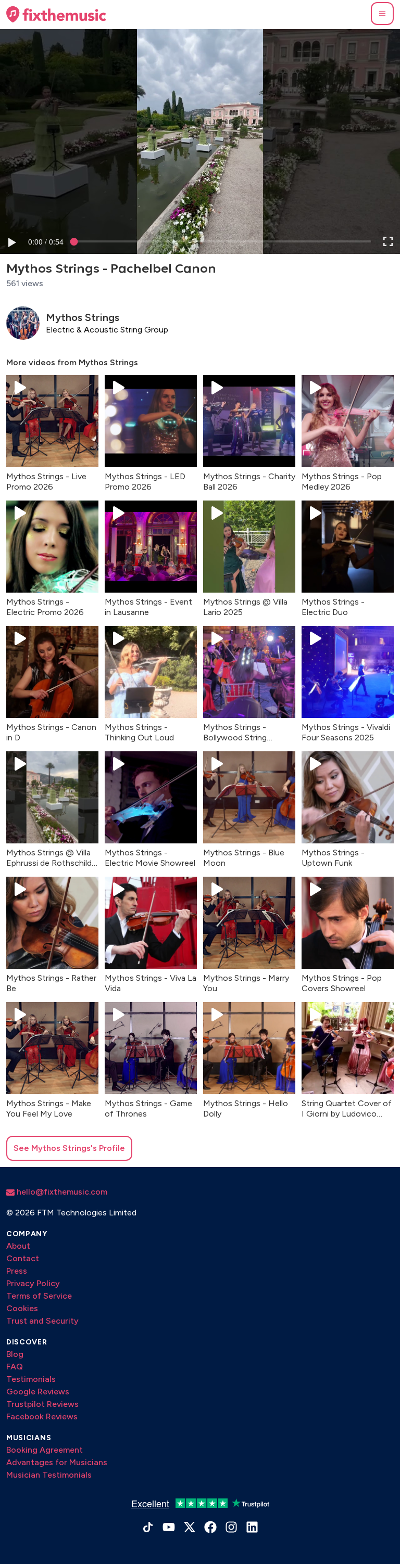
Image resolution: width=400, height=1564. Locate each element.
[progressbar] (46, 241)
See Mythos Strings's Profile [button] (69, 1148)
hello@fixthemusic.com (61, 1192)
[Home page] (56, 14)
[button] (382, 13)
